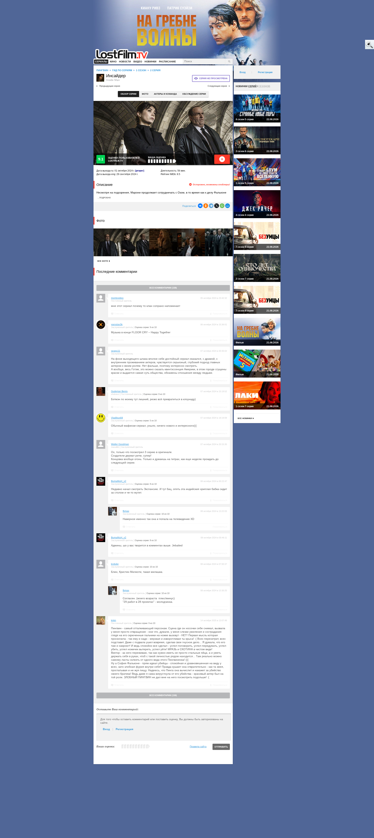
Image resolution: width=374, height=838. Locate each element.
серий (252, 86)
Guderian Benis (119, 391)
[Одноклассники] (205, 205)
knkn (113, 620)
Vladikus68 (117, 417)
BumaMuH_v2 (118, 481)
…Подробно (104, 198)
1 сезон (141, 70)
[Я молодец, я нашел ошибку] (354, 45)
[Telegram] (211, 205)
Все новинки (245, 418)
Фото (145, 94)
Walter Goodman (120, 444)
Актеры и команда (165, 94)
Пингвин (102, 70)
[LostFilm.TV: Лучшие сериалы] (123, 53)
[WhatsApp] (222, 205)
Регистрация (124, 729)
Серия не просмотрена (213, 78)
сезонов (264, 86)
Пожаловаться (220, 313)
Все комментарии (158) (163, 288)
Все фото (102, 261)
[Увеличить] (107, 242)
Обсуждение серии (194, 94)
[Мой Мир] (227, 205)
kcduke (115, 564)
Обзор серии (128, 94)
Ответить (119, 313)
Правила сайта (198, 746)
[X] (216, 205)
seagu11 (115, 351)
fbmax (126, 511)
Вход (106, 729)
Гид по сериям (122, 70)
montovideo (117, 298)
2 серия (155, 70)
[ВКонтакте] (200, 205)
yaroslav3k (117, 324)
